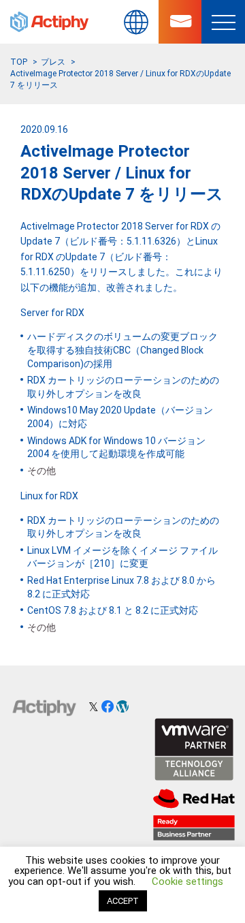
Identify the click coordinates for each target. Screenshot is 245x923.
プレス (53, 62)
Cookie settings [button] (187, 881)
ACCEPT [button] (123, 901)
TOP (18, 62)
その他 (41, 470)
